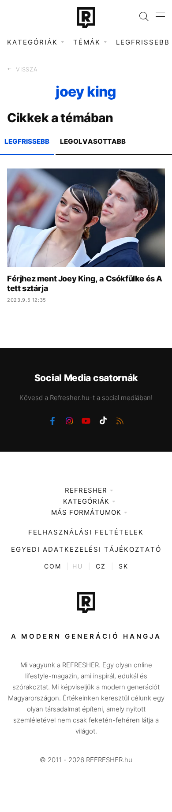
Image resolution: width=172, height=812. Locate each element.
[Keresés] (140, 16)
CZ (101, 566)
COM (52, 566)
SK (123, 566)
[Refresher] (86, 17)
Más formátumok (86, 512)
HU (77, 566)
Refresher (86, 490)
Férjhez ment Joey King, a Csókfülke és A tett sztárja (84, 283)
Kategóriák (86, 501)
